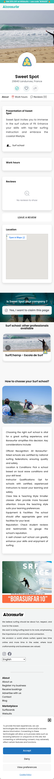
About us (7, 681)
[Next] (46, 348)
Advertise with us (11, 693)
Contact (6, 697)
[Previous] (8, 348)
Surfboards (8, 710)
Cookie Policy (26, 774)
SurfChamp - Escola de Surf (24, 355)
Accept (27, 750)
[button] (49, 720)
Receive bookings (12, 689)
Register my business (14, 685)
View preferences (27, 767)
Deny (27, 759)
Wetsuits (7, 713)
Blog (4, 700)
